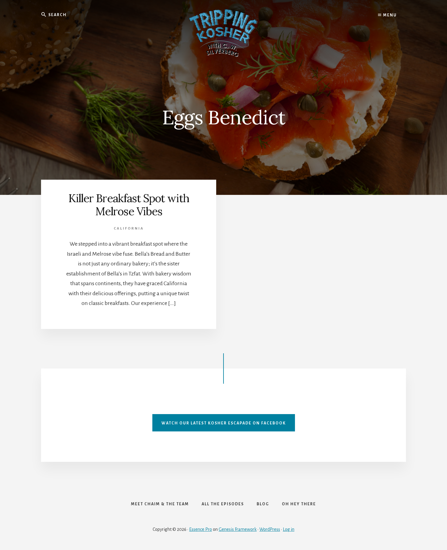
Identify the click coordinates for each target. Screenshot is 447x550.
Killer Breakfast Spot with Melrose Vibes (128, 204)
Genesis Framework (238, 529)
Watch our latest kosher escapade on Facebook (223, 423)
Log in (288, 529)
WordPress (269, 529)
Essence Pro (200, 529)
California (129, 228)
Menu (389, 15)
